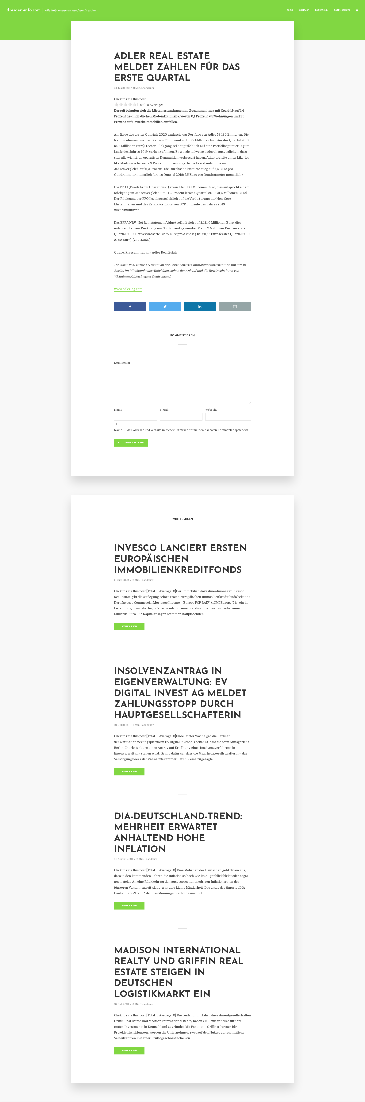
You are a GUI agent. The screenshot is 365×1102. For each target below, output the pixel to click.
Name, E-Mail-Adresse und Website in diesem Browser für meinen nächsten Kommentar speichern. (181, 430)
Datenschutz (342, 10)
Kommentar (122, 362)
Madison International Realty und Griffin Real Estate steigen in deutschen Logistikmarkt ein (179, 972)
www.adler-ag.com (128, 289)
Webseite (211, 409)
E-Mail (164, 409)
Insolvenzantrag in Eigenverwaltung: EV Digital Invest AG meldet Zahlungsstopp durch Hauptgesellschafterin (180, 693)
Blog (290, 10)
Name (118, 409)
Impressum (321, 10)
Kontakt (304, 10)
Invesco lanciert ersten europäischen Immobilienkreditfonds (180, 559)
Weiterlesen (129, 627)
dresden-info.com (24, 10)
